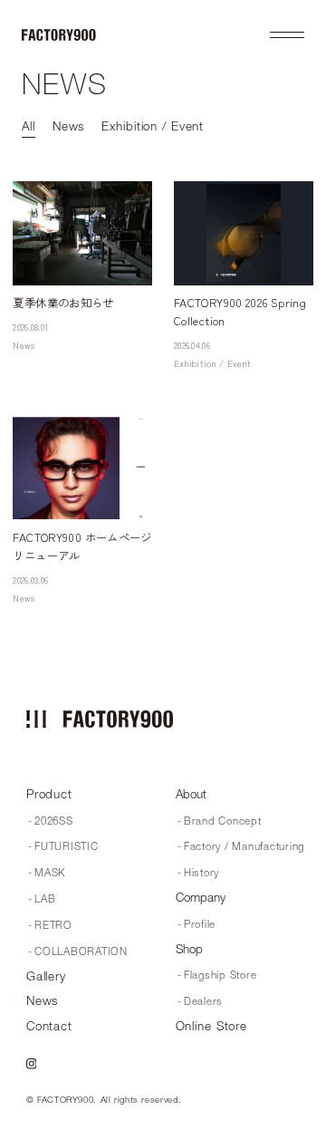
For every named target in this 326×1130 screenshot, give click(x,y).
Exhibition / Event (212, 363)
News (23, 345)
